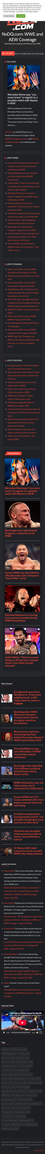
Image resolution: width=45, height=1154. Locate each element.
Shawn (7, 983)
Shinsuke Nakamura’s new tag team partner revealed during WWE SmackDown (22, 176)
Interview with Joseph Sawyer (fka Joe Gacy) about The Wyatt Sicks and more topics (24, 412)
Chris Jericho (25, 1066)
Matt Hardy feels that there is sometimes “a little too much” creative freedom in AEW (24, 206)
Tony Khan (7, 1116)
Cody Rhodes (22, 1070)
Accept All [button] (21, 16)
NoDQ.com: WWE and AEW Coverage (22, 36)
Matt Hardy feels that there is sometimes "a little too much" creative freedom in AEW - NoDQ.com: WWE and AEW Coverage (22, 891)
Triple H (20, 1116)
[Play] (4, 1032)
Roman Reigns (9, 1099)
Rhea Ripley (18, 1095)
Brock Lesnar (8, 1062)
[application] (22, 1023)
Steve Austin (8, 1108)
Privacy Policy (39, 1150)
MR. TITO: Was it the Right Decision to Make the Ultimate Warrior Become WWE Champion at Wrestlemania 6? (24, 302)
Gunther (7, 1078)
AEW (6, 1049)
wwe (5, 1124)
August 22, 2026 (11, 898)
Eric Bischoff (25, 1074)
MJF (23, 1091)
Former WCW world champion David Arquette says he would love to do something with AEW (23, 166)
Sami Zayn (7, 1103)
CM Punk (7, 1070)
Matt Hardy (23, 1087)
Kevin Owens (8, 1087)
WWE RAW (31, 1124)
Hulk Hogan (20, 1078)
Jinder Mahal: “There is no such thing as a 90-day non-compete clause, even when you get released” (23, 186)
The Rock (7, 1112)
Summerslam (23, 1108)
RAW (6, 1095)
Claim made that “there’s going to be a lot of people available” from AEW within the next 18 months (23, 236)
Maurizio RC (9, 871)
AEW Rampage (9, 1053)
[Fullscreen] (41, 1032)
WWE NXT (17, 1124)
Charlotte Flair (9, 1066)
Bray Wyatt (22, 1058)
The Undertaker (22, 1112)
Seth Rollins (21, 1103)
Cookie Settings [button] (9, 16)
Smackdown (36, 1103)
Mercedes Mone (9, 1091)
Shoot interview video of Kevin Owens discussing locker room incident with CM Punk (24, 375)
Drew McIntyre (9, 1074)
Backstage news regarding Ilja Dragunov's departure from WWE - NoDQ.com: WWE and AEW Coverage (23, 974)
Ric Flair (31, 1095)
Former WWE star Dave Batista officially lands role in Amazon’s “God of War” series (23, 246)
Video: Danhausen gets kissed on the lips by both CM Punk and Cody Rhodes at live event (23, 422)
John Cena (20, 1083)
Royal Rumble (24, 1099)
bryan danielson (24, 1062)
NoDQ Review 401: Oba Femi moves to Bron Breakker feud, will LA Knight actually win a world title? (23, 292)
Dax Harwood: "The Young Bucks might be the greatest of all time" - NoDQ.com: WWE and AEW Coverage (23, 919)
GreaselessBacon (11, 954)
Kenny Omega (34, 1083)
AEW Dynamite (19, 1049)
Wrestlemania (26, 1120)
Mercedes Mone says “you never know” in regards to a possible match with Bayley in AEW (23, 99)
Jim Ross (7, 1083)
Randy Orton (35, 1091)
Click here (9, 132)
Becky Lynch (8, 1058)
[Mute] (37, 1032)
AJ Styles (24, 1053)
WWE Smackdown (10, 1129)
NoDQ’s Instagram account (16, 139)
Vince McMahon (9, 1120)
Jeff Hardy (34, 1078)
